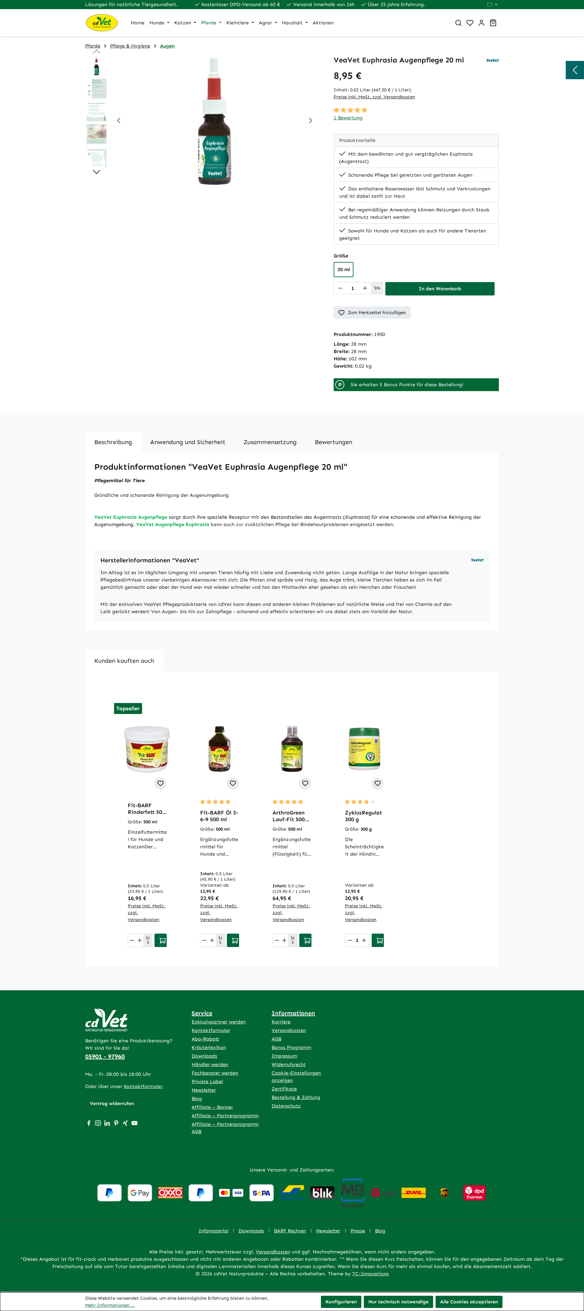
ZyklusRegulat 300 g (363, 816)
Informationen (293, 1013)
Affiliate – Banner (212, 1107)
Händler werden (210, 1064)
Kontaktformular (143, 1086)
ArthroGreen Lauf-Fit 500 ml (289, 816)
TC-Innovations (370, 1274)
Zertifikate (284, 1089)
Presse (357, 1231)
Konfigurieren (341, 1302)
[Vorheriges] (118, 121)
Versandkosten (289, 1030)
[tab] (113, 442)
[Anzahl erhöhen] (365, 288)
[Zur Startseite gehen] (102, 22)
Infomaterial (213, 1231)
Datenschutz (286, 1106)
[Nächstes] (310, 121)
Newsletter (204, 1090)
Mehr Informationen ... (109, 1305)
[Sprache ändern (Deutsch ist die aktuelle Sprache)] (493, 4)
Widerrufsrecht (289, 1064)
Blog (197, 1098)
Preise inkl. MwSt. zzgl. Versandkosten (374, 97)
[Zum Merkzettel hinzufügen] (160, 783)
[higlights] (575, 70)
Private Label (207, 1081)
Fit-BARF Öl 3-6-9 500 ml (219, 816)
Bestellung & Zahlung (296, 1097)
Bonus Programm (291, 1047)
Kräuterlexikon (209, 1047)
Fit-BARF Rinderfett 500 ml (146, 808)
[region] (203, 121)
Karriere (281, 1022)
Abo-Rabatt (205, 1039)
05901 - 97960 (105, 1056)
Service (202, 1013)
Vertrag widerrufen (112, 1103)
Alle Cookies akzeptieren (469, 1302)
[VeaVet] (492, 60)
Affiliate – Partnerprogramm (225, 1115)
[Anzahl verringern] (340, 288)
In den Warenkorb (440, 289)
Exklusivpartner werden (219, 1022)
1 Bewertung (348, 118)
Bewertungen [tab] (333, 442)
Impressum (284, 1056)
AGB (276, 1039)
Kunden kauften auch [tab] (124, 660)
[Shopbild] (214, 121)
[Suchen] (458, 22)
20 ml (343, 269)
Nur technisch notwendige (398, 1302)
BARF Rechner (290, 1231)
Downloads (204, 1056)
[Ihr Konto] (481, 22)
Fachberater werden (215, 1073)
